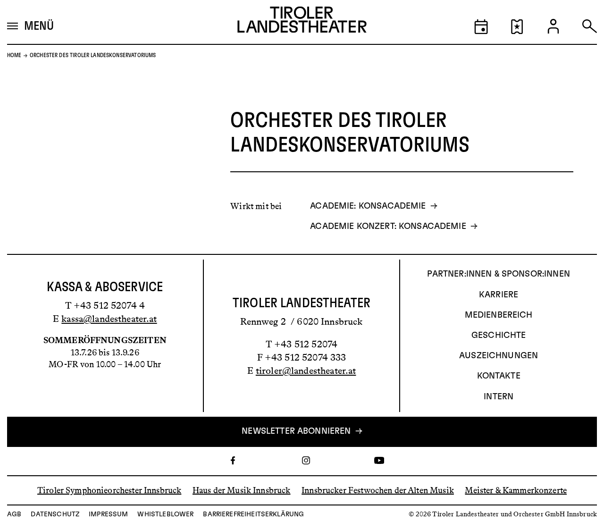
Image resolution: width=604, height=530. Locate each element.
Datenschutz (55, 514)
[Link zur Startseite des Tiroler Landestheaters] (302, 22)
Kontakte (498, 376)
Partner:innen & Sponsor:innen (498, 274)
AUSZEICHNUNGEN (498, 356)
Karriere (498, 295)
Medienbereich (499, 315)
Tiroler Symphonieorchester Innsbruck (109, 490)
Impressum (108, 514)
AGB (14, 514)
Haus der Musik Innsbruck (242, 490)
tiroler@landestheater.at (306, 370)
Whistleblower (165, 514)
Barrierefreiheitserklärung (253, 514)
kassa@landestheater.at (109, 318)
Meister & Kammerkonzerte (516, 490)
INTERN (498, 397)
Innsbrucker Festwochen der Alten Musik (378, 490)
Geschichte (498, 335)
